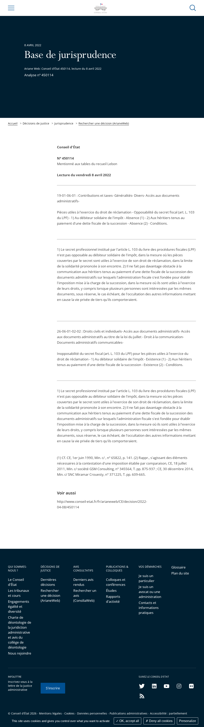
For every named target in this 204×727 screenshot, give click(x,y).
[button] (193, 7)
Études (111, 590)
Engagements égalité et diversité (18, 606)
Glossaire (178, 567)
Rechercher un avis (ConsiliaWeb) (84, 595)
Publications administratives (128, 713)
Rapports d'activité (113, 599)
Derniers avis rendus (83, 582)
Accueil (13, 123)
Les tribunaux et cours (18, 593)
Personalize (187, 721)
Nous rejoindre (19, 653)
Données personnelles (92, 713)
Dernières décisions (48, 582)
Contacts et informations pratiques (149, 607)
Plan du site (180, 573)
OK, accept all (129, 721)
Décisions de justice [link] (36, 123)
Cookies (69, 713)
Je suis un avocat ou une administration (150, 591)
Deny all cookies (160, 721)
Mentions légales (50, 713)
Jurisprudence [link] (63, 123)
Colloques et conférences (115, 582)
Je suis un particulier (146, 578)
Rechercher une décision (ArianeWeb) (103, 123)
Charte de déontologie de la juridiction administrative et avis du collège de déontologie (19, 632)
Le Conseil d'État (16, 582)
